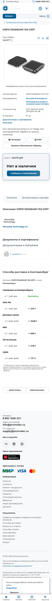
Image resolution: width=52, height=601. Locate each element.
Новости (7, 481)
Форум (6, 542)
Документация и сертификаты (17, 120)
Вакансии (7, 500)
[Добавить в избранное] (39, 38)
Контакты (7, 484)
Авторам (7, 507)
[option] (26, 65)
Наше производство (13, 504)
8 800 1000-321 (12, 418)
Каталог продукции (12, 488)
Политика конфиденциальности (17, 566)
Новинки (7, 494)
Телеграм (16, 140)
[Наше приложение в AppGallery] (11, 458)
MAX (39, 140)
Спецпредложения (12, 497)
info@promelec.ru (14, 425)
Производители (11, 491)
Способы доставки (12, 523)
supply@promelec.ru (16, 431)
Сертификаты (9, 533)
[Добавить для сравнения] (43, 38)
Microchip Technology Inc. (37, 98)
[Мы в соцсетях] (6, 444)
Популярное (9, 539)
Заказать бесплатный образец (26, 146)
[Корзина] (46, 8)
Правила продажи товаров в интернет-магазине (22, 519)
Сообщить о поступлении (23, 173)
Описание (7, 123)
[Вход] (40, 8)
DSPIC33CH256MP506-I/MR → (39, 390)
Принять (14, 593)
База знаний (9, 536)
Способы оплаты (11, 530)
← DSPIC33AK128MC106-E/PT (16, 390)
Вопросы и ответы (12, 526)
